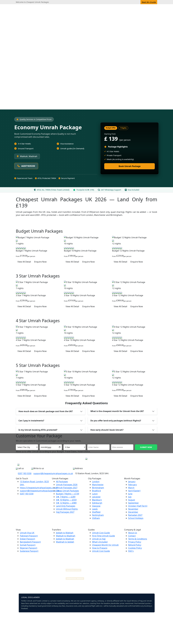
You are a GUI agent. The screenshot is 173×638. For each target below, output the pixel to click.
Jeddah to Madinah (65, 538)
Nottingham (98, 515)
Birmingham (98, 487)
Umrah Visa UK (27, 532)
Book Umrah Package (129, 166)
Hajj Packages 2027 (65, 512)
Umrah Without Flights (67, 509)
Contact (132, 535)
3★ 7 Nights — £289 (65, 496)
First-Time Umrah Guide (103, 535)
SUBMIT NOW (146, 447)
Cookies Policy (135, 548)
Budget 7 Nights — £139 (67, 493)
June (130, 493)
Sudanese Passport (29, 551)
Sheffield (96, 512)
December (133, 512)
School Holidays (135, 518)
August (131, 499)
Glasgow (96, 506)
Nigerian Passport (28, 548)
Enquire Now (40, 261)
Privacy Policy (134, 541)
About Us (132, 532)
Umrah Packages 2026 (66, 484)
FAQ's (131, 551)
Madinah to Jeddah (65, 541)
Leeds (95, 509)
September (133, 502)
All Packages (62, 481)
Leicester (96, 496)
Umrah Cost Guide (101, 532)
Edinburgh (97, 502)
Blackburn (97, 499)
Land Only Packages (65, 506)
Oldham (96, 518)
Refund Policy (134, 545)
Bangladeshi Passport (30, 541)
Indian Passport (27, 538)
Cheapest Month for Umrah (105, 545)
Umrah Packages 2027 (66, 487)
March (131, 487)
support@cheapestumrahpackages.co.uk (53, 473)
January (131, 481)
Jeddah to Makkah (64, 532)
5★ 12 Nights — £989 (66, 502)
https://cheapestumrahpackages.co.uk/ (39, 487)
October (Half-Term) (137, 506)
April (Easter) (134, 490)
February (132, 484)
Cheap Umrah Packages (67, 490)
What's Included (100, 541)
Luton (95, 493)
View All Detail (24, 261)
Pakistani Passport (29, 535)
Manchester (98, 484)
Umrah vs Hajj (98, 538)
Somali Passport (27, 545)
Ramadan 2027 (135, 515)
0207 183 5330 (24, 473)
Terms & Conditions (137, 538)
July (129, 496)
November (133, 509)
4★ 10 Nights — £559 (66, 499)
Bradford (96, 490)
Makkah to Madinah (65, 535)
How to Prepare (99, 548)
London (95, 481)
